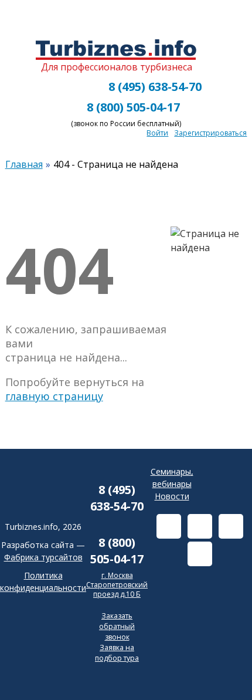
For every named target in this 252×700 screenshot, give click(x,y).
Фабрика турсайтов (43, 557)
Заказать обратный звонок (117, 626)
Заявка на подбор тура (117, 652)
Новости (172, 496)
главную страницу (54, 396)
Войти (157, 133)
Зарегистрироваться (210, 133)
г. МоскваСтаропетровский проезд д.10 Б (117, 584)
